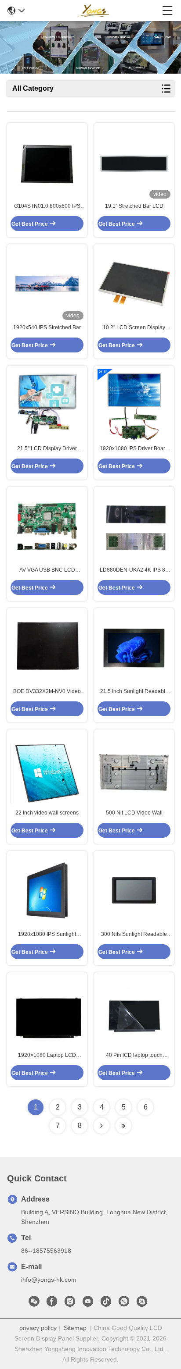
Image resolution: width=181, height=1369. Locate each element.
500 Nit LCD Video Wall (134, 813)
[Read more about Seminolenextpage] (101, 1126)
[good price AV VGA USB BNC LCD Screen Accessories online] (47, 526)
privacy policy (38, 1327)
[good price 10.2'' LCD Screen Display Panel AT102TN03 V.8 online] (134, 283)
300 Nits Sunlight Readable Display (134, 934)
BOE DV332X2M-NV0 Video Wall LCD (47, 691)
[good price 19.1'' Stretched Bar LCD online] (134, 162)
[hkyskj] (142, 1303)
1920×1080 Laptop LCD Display (47, 1055)
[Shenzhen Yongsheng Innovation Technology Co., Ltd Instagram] (70, 1303)
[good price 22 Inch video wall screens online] (47, 769)
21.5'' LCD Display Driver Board (47, 448)
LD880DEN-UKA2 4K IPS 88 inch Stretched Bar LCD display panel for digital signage (134, 570)
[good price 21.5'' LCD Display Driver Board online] (47, 405)
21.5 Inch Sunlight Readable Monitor (134, 691)
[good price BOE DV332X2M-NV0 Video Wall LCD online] (47, 648)
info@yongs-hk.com (48, 1279)
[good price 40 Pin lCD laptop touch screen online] (134, 1011)
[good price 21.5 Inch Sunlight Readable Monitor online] (134, 648)
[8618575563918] (124, 1303)
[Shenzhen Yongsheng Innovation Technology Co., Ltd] (93, 10)
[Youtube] (88, 1303)
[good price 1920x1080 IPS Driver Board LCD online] (134, 405)
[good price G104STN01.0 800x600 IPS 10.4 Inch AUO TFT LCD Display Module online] (47, 162)
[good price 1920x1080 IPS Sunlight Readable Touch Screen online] (47, 890)
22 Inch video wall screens (47, 813)
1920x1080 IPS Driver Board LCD (134, 448)
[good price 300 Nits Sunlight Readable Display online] (134, 890)
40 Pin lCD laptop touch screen (134, 1055)
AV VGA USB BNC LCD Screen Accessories (47, 570)
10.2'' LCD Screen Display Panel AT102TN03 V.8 (134, 327)
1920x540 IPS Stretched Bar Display (47, 327)
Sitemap (75, 1327)
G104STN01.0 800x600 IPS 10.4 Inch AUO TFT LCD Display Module (47, 206)
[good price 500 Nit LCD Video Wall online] (134, 769)
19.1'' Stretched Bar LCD (134, 206)
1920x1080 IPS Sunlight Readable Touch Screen (47, 934)
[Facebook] (52, 1303)
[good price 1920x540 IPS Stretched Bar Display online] (47, 283)
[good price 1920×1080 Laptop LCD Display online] (47, 1011)
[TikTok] (106, 1303)
